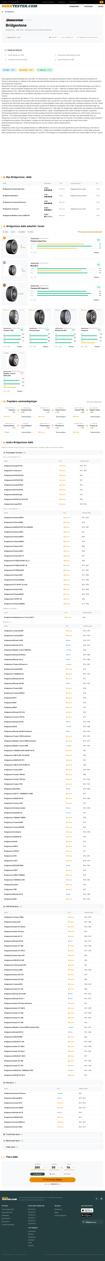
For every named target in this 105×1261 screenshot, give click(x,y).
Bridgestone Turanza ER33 (13, 770)
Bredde (37, 1164)
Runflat (22, 232)
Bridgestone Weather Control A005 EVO (16, 215)
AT (14, 232)
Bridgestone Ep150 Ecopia (13, 494)
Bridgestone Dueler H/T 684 (13, 1018)
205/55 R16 (32, 1209)
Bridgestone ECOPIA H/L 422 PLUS (16, 499)
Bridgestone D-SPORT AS (13, 599)
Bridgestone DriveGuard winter (14, 808)
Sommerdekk (74, 6)
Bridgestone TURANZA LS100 (14, 880)
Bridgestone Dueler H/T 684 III (14, 1008)
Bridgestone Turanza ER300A (14, 827)
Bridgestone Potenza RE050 (13, 517)
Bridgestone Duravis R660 (13, 1127)
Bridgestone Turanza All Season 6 (14, 202)
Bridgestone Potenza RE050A (14, 580)
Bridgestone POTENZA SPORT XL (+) (16, 561)
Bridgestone (32, 1237)
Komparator (61, 2)
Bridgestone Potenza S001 (13, 589)
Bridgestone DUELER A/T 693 (14, 1042)
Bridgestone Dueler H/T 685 (13, 1013)
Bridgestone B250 (10, 899)
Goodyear (31, 1240)
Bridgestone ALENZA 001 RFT (14, 760)
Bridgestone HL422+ (11, 884)
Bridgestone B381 (10, 702)
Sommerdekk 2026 (8, 1209)
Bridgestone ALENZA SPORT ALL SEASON (18, 527)
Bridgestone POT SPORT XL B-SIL (15, 584)
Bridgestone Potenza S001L (13, 532)
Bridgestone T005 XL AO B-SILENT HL (17, 765)
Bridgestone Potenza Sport (78, 189)
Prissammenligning (48, 2)
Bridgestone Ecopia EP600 (13, 669)
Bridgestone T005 (10, 889)
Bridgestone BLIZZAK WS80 (13, 865)
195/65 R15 (32, 1215)
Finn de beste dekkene (53, 1180)
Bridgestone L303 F (11, 861)
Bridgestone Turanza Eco (13, 470)
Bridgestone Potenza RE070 (13, 537)
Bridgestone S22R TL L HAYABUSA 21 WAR (18, 793)
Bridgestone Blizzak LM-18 (13, 1112)
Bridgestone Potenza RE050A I (14, 604)
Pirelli (30, 1243)
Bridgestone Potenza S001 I (13, 546)
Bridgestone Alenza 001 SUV (14, 974)
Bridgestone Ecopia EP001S (13, 485)
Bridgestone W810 (10, 707)
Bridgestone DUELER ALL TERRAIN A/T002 (18, 1070)
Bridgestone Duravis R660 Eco (14, 1122)
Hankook (31, 1245)
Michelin (30, 1234)
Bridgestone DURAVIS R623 (13, 1117)
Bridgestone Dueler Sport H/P (14, 955)
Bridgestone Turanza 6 (11, 209)
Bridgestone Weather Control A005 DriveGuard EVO (21, 1027)
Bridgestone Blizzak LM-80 (13, 941)
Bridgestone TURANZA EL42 (14, 674)
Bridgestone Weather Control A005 (16, 746)
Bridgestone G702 (10, 856)
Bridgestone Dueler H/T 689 (13, 1022)
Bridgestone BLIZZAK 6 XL (13, 813)
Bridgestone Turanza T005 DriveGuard (17, 736)
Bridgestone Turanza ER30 (13, 984)
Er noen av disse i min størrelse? (91, 232)
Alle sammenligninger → (95, 402)
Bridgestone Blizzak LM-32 (13, 659)
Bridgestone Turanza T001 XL (14, 717)
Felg (68, 1164)
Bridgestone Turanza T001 (13, 784)
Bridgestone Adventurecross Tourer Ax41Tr (19, 617)
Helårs (100, 6)
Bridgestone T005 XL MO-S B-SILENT (17, 755)
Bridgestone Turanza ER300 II (14, 693)
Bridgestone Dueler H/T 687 (13, 1065)
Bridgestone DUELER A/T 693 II (14, 1056)
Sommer (27, 70)
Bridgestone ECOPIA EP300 (13, 480)
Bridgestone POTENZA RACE (14, 570)
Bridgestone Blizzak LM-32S (14, 679)
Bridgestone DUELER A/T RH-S (14, 1075)
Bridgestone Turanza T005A (13, 917)
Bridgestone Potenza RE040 (13, 594)
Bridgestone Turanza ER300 (13, 631)
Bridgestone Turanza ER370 (13, 635)
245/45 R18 (32, 1223)
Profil (54, 1164)
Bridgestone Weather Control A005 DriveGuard (20, 741)
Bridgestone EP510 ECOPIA (13, 490)
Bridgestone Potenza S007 (13, 575)
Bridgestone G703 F (11, 870)
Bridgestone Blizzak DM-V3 (13, 1032)
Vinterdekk (88, 6)
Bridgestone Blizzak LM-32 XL (14, 712)
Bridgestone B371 (10, 698)
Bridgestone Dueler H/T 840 (13, 946)
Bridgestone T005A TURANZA (14, 875)
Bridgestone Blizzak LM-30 (13, 645)
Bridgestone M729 (10, 726)
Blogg (56, 1212)
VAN (6, 232)
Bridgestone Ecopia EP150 (13, 466)
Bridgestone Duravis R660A (13, 1108)
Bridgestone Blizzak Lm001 (13, 640)
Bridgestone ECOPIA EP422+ (14, 475)
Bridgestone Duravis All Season (15, 1093)
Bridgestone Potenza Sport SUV (15, 965)
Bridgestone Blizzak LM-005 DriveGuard (18, 731)
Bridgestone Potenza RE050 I (14, 541)
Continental (32, 1231)
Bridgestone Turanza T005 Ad (14, 774)
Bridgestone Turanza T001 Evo (14, 779)
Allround (45, 70)
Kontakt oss (73, 2)
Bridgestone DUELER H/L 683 (14, 960)
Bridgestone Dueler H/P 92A (13, 979)
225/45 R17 (32, 1212)
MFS (31, 232)
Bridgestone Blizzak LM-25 (13, 894)
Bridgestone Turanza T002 (13, 803)
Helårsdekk (5, 1215)
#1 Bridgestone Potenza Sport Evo (88, 37)
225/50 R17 (32, 1218)
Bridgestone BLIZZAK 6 (12, 789)
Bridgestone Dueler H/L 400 (13, 1061)
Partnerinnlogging (60, 1215)
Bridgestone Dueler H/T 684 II (14, 1046)
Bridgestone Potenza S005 (13, 970)
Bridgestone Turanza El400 (13, 822)
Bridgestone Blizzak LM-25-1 (14, 998)
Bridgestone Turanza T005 (78, 209)
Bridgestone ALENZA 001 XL (13, 798)
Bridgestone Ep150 (10, 841)
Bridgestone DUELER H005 (13, 1037)
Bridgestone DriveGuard (12, 832)
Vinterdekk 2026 (7, 1212)
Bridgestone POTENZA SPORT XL (15, 565)
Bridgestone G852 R (11, 846)
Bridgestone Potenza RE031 (13, 551)
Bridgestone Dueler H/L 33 (13, 936)
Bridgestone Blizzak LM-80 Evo (15, 655)
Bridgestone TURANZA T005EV (15, 817)
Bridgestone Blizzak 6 (10, 195)
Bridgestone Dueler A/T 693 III (14, 951)
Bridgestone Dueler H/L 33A (13, 989)
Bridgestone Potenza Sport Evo (13, 189)
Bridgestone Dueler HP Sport (14, 931)
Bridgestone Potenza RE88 (13, 522)
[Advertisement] (52, 154)
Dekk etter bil (6, 1218)
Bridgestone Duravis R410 (13, 1103)
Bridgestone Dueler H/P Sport (14, 1051)
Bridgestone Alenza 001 (12, 922)
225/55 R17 (32, 1221)
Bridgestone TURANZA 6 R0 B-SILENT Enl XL (19, 750)
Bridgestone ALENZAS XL (13, 837)
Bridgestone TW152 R (11, 851)
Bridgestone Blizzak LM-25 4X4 (15, 994)
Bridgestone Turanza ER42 (13, 688)
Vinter (10, 70)
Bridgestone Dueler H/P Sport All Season (18, 1003)
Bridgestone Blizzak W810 (13, 1098)
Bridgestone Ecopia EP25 (13, 504)
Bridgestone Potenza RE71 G (14, 556)
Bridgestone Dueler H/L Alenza (14, 927)
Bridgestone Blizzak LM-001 (14, 722)
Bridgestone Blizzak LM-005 (79, 195)
